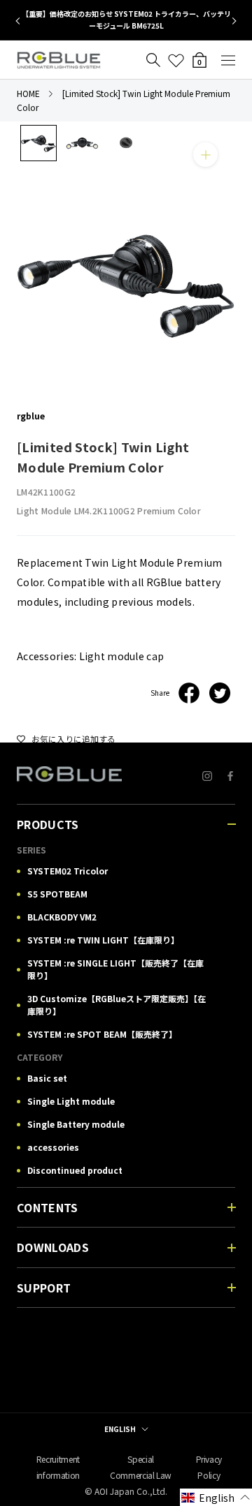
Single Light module (71, 1101)
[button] (216, 1497)
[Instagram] (207, 774)
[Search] (153, 60)
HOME (28, 93)
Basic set (47, 1078)
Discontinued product (74, 1170)
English (120, 1429)
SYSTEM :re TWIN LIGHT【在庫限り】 (103, 940)
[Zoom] (205, 154)
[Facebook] (189, 693)
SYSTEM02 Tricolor (67, 871)
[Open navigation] (228, 60)
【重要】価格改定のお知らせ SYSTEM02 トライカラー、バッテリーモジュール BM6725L (126, 19)
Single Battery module (76, 1124)
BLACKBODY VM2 (62, 917)
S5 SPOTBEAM (57, 894)
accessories (53, 1147)
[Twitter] (219, 693)
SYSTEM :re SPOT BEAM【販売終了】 (102, 1034)
